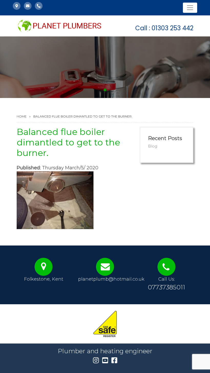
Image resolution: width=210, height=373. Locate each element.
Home (22, 116)
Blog (152, 146)
